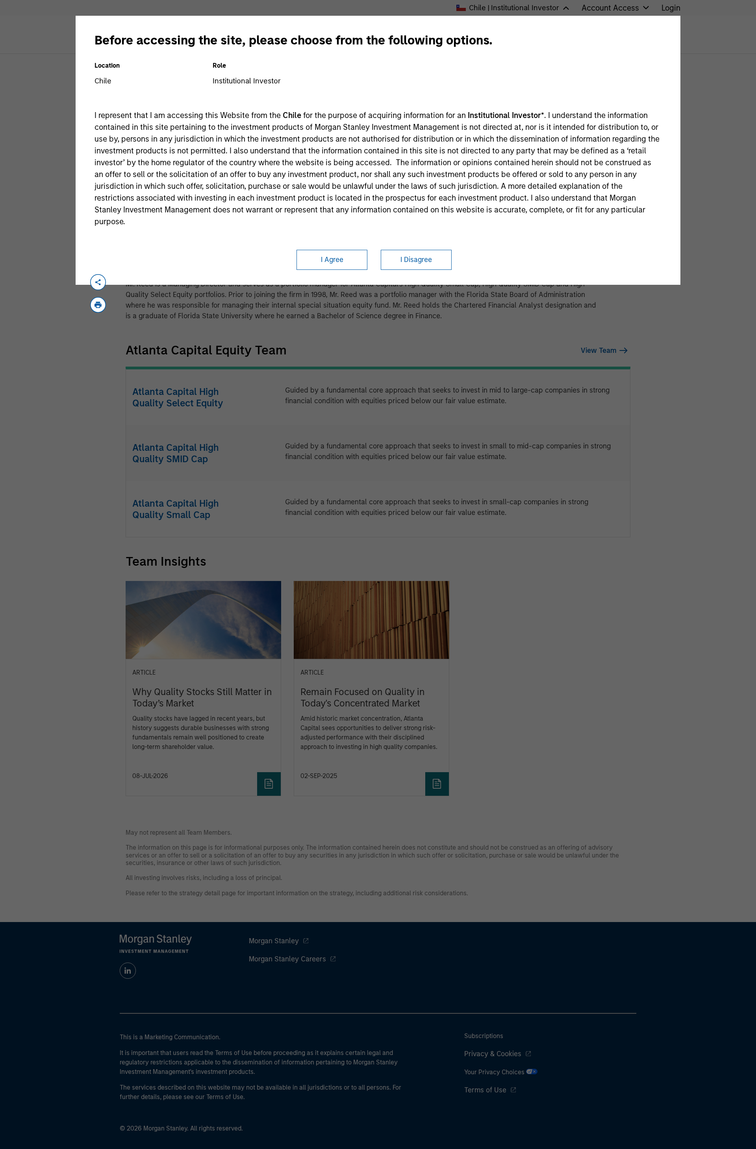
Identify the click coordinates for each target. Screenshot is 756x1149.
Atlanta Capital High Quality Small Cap (175, 509)
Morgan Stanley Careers (287, 959)
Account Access (610, 8)
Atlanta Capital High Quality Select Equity (177, 397)
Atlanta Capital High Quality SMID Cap (175, 453)
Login (671, 8)
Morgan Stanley (274, 941)
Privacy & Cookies (492, 1053)
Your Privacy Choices (495, 1072)
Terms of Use (485, 1090)
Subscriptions (483, 1036)
